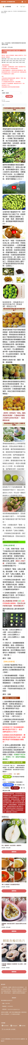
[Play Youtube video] (14, 187)
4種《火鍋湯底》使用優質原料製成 (11, 884)
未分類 (4, 101)
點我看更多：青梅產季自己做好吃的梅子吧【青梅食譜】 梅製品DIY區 (13, 304)
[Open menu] (17, 7)
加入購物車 (9, 96)
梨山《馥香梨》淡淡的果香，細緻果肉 (11, 845)
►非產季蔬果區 (7, 101)
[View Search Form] (20, 6)
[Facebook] (22, 1)
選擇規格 (14, 851)
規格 (2, 90)
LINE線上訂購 (7, 776)
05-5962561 (15, 788)
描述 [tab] (3, 104)
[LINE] (25, 1)
